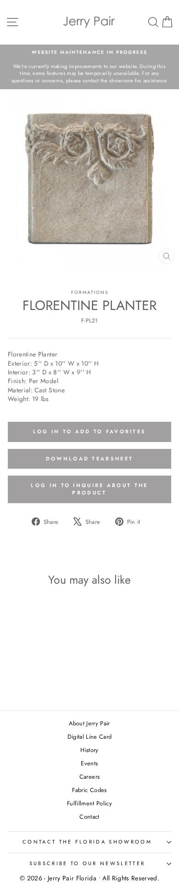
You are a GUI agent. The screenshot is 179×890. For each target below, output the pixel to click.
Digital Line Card (89, 736)
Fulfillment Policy (89, 803)
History (89, 750)
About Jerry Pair (89, 723)
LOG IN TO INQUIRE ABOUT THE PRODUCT (89, 489)
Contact (89, 816)
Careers (89, 776)
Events (89, 763)
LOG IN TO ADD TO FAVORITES (89, 431)
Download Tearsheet (89, 458)
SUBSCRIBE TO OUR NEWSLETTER (87, 863)
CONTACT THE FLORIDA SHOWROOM (87, 841)
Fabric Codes (89, 790)
